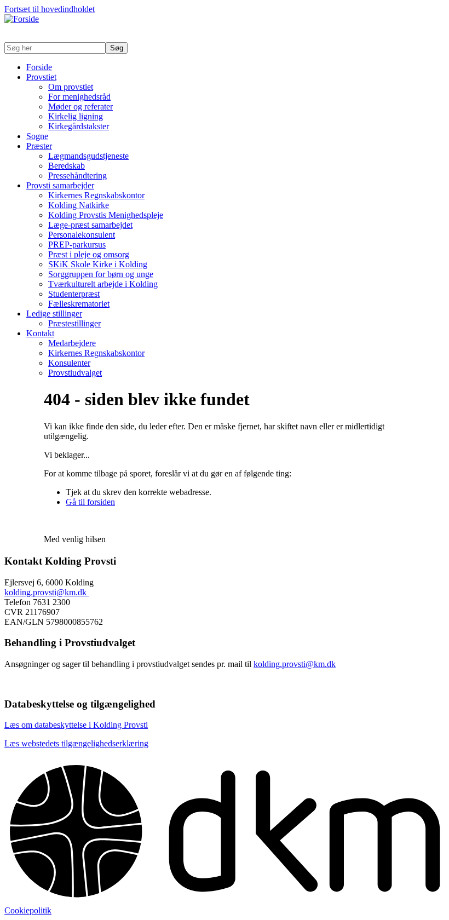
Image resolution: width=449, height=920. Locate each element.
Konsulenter (69, 362)
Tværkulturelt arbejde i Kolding (103, 284)
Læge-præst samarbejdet (90, 224)
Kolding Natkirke (78, 205)
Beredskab (66, 165)
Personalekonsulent (81, 234)
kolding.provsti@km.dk (46, 592)
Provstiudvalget (75, 372)
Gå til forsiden (90, 502)
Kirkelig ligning (75, 116)
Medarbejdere (72, 343)
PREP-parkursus (77, 244)
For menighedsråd (79, 96)
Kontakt (40, 333)
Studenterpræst (74, 293)
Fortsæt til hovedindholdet (49, 9)
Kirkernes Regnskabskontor (96, 195)
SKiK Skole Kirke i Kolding (97, 264)
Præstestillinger (74, 323)
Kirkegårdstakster (78, 126)
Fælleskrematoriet (79, 303)
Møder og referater (80, 106)
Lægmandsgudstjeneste (88, 155)
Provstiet (41, 77)
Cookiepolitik (27, 910)
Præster (39, 146)
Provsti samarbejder (60, 185)
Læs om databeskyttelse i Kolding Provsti (76, 724)
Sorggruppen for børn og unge (100, 274)
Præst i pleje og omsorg (88, 254)
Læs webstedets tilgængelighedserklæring (76, 743)
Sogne (37, 136)
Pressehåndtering (77, 175)
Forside (39, 67)
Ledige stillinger (54, 313)
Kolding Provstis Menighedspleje (105, 215)
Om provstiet (70, 86)
